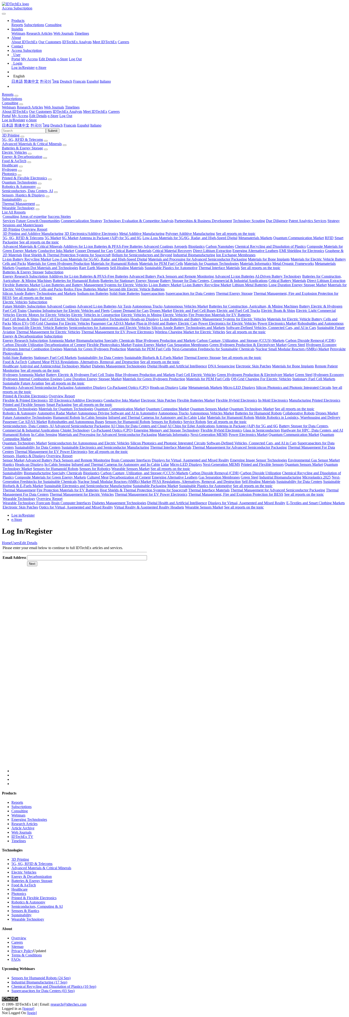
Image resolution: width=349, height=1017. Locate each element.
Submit (52, 131)
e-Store (62, 59)
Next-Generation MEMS (209, 434)
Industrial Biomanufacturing (194, 255)
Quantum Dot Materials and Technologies (46, 268)
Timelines (82, 33)
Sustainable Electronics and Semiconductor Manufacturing (105, 447)
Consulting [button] (10, 103)
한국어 (45, 81)
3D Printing (10, 135)
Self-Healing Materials (127, 268)
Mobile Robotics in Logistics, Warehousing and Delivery (297, 417)
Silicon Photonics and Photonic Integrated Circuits (293, 387)
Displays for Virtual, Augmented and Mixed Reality (190, 460)
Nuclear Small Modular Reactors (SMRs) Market (292, 349)
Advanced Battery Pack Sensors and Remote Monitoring (171, 276)
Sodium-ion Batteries (92, 293)
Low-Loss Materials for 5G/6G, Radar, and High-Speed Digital (189, 238)
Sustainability (12, 199)
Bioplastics (196, 246)
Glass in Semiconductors (261, 430)
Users (15, 543)
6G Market (70, 238)
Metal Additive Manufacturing (142, 234)
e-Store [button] (53, 116)
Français (79, 81)
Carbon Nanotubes (220, 246)
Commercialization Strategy (81, 221)
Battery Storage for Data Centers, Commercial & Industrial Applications (214, 281)
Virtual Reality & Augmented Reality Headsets (149, 507)
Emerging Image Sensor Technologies (258, 460)
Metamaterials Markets (255, 238)
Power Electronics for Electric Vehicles (227, 323)
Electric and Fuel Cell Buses (194, 311)
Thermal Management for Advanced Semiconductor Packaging (239, 447)
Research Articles (39, 33)
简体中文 (31, 81)
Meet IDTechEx (105, 42)
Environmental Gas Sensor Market (314, 460)
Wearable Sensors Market (130, 469)
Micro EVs (20, 323)
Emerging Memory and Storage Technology (167, 430)
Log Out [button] (65, 116)
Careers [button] (114, 111)
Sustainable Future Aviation (23, 383)
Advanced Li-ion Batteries (234, 276)
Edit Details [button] (38, 116)
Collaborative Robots (299, 413)
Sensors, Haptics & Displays (23, 195)
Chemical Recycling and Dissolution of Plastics (270, 246)
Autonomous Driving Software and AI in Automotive (117, 413)
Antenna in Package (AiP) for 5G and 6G (110, 238)
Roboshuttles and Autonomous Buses (76, 422)
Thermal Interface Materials (219, 268)
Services (9, 221)
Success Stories (59, 216)
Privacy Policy (22, 951)
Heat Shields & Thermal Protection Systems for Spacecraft (67, 255)
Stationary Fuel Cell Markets (55, 358)
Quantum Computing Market (167, 409)
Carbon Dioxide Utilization (23, 345)
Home (6, 543)
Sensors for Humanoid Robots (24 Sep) (41, 978)
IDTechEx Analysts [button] (67, 111)
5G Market (53, 238)
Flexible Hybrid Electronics (236, 400)
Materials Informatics (255, 263)
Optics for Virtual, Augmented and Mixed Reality (76, 507)
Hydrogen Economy (321, 345)
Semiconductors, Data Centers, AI (27, 191)
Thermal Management (18, 204)
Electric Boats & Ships (278, 311)
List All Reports (14, 212)
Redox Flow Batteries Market (86, 289)
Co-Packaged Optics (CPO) (128, 387)
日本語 (17, 81)
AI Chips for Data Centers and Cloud (139, 426)
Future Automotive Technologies (104, 319)
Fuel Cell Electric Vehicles (59, 319)
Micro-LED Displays (239, 387)
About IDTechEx (24, 42)
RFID (329, 238)
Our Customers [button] (40, 111)
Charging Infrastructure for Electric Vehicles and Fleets (69, 311)
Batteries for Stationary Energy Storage (129, 281)
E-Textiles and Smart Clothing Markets (315, 503)
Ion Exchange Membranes (235, 255)
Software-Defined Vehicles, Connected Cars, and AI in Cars (271, 328)
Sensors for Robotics (166, 422)
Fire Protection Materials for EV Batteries (220, 315)
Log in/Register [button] (13, 120)
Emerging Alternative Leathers (255, 251)
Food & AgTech (14, 161)
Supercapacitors (153, 293)
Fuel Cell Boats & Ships (20, 319)
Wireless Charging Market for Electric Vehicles (190, 332)
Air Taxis (124, 306)
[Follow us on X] (179, 672)
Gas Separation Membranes (187, 345)
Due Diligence (277, 221)
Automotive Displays (90, 387)
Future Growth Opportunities (38, 221)
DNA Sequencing (221, 366)
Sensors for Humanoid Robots (127, 422)
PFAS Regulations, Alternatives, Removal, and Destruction (95, 362)
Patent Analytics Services (307, 221)
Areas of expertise (33, 216)
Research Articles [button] (30, 107)
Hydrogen (9, 169)
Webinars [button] (9, 107)
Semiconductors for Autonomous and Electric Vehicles (110, 328)
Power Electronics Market (277, 323)
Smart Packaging (59, 405)
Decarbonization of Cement (65, 345)
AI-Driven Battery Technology (278, 276)
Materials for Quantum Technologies (211, 263)
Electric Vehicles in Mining (141, 315)
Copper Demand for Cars (94, 251)
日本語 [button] (7, 125)
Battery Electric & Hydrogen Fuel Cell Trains (80, 375)
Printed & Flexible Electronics (24, 178)
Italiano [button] (95, 125)
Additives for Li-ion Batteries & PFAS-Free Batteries (103, 246)
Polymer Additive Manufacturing (190, 234)
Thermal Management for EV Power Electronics (117, 332)
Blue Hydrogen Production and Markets (166, 340)
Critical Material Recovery (172, 251)
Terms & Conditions (26, 955)
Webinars (18, 33)
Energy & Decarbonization (22, 157)
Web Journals (63, 33)
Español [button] (83, 125)
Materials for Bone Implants (269, 259)
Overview (18, 938)
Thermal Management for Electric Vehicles (48, 332)
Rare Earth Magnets (94, 268)
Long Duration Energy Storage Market (298, 285)
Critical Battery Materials (132, 251)
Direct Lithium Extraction (212, 251)
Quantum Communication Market (298, 238)
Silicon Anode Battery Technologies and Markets (39, 293)
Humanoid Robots (66, 417)
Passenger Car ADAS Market (113, 323)
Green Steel (296, 345)
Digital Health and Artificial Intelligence (177, 366)
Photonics (9, 174)
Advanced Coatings (158, 246)
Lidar (183, 387)
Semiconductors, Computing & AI (37, 906)
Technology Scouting (249, 221)
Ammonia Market (62, 340)
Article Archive (22, 828)
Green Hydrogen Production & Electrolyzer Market (248, 345)
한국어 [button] (36, 125)
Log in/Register (23, 68)
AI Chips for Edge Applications (191, 426)
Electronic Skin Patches (253, 366)
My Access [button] (20, 116)
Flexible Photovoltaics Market (109, 345)
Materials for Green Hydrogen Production (58, 263)
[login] (32, 1013)
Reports (17, 25)
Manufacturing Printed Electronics (314, 400)
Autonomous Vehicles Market (185, 306)
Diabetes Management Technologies (119, 366)
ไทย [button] (46, 125)
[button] (17, 21)
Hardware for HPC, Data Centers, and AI (312, 430)
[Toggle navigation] (4, 13)
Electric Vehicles (14, 152)
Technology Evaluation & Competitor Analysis (138, 221)
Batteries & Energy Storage (22, 148)
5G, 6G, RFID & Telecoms (22, 140)
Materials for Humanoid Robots (114, 263)
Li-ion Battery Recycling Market (26, 259)
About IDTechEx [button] (15, 111)
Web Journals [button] (54, 107)
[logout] (28, 1009)
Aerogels (180, 246)
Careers (123, 42)
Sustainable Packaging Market (155, 486)
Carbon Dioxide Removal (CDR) (310, 340)
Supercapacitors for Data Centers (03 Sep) (43, 991)
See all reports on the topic (235, 234)
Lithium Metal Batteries (250, 285)
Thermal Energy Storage (234, 293)
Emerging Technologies (29, 819)
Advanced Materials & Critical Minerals (32, 144)
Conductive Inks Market (56, 251)
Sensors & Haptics (25, 911)
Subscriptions (34, 25)
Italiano (105, 81)
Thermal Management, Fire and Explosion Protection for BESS (235, 494)
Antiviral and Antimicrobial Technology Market (55, 366)
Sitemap (17, 947)
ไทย (55, 81)
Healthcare (10, 165)
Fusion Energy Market (149, 345)
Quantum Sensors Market (209, 409)
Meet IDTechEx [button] (95, 111)
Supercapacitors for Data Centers (190, 293)
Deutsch (66, 81)
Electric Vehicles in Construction (95, 315)
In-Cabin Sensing (94, 417)
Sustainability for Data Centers (100, 358)
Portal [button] (6, 116)
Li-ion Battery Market (165, 285)
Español (93, 81)
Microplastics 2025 (316, 477)
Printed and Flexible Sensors (24, 405)
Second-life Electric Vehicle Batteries (137, 289)
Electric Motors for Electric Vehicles (43, 315)
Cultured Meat (39, 362)
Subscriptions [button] (12, 99)
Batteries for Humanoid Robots (76, 281)
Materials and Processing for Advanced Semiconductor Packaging (197, 259)
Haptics (8, 464)
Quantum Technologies (19, 182)
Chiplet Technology (75, 430)
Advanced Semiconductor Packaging (46, 387)
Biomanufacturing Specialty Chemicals (105, 340)
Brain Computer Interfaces (131, 460)
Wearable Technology (18, 208)
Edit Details (47, 59)
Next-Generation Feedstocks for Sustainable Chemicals (213, 349)
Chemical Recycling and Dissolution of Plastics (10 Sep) (53, 986)
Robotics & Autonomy (19, 187)
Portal (15, 59)
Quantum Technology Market (251, 409)
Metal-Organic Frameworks (293, 263)
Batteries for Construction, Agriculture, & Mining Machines (253, 306)
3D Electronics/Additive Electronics (91, 234)
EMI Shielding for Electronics (301, 251)
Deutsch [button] (56, 125)
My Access (29, 59)
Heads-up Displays (144, 319)
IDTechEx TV (22, 837)
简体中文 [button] (21, 125)
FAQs (15, 959)
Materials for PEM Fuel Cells (161, 263)
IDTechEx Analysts (77, 42)
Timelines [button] (72, 107)
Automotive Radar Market (57, 413)
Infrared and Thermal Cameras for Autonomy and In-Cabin (152, 417)
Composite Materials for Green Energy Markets (50, 477)
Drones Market (161, 311)
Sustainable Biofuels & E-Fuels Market (153, 358)
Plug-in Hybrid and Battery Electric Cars (166, 323)
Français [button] (70, 125)
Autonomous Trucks (147, 306)
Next (32, 564)
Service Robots (194, 422)
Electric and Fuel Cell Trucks (238, 311)
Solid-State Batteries (124, 293)
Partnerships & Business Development (203, 221)
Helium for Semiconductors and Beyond (142, 255)
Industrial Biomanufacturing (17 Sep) (39, 982)
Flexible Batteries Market (21, 285)
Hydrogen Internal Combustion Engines (32, 349)
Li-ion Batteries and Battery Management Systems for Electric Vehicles (94, 285)
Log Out (75, 59)
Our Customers (49, 42)
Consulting (53, 25)
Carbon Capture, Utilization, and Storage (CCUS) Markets (240, 340)
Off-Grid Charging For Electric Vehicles (60, 323)
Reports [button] (8, 94)
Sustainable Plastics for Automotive (171, 268)
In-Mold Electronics (273, 400)
